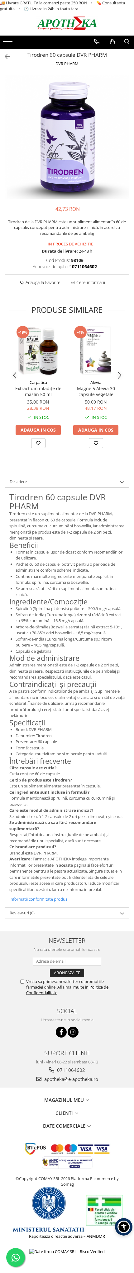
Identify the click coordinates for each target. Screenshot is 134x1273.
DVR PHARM (67, 63)
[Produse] (8, 43)
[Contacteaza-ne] (97, 42)
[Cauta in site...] (127, 42)
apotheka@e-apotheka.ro (70, 1079)
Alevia (95, 382)
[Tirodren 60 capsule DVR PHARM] (67, 137)
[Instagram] (73, 1032)
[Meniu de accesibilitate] (123, 1227)
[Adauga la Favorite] (38, 443)
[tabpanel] (67, 137)
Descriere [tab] (18, 481)
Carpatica (38, 382)
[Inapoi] (4, 56)
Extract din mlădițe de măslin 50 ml (38, 391)
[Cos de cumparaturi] (112, 42)
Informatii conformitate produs (38, 899)
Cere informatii (90, 282)
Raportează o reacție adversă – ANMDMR (67, 1236)
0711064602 (70, 1070)
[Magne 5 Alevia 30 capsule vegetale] (96, 350)
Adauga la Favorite (42, 282)
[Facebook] (61, 1032)
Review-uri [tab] (22, 913)
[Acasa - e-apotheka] (67, 23)
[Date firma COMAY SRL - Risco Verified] (67, 1251)
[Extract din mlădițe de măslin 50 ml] (38, 350)
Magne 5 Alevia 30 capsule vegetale (96, 391)
